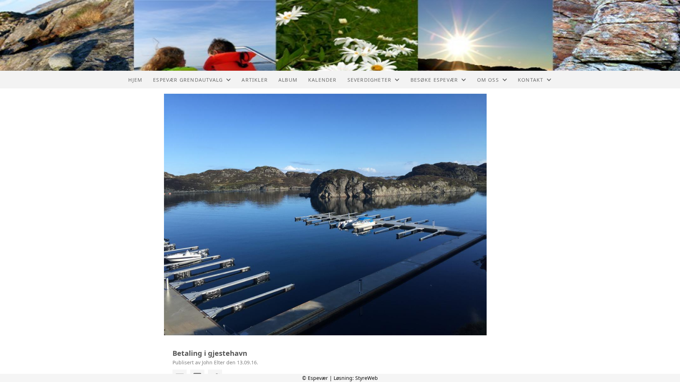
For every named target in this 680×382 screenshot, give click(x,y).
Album (288, 79)
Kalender (322, 79)
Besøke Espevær (434, 79)
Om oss (488, 79)
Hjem (135, 79)
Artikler (255, 79)
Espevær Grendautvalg (188, 79)
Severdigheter (369, 79)
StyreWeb (366, 378)
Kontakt (530, 79)
